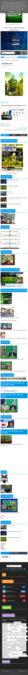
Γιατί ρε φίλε (24, 57)
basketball (3, 548)
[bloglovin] (13, 569)
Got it (18, 11)
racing (2, 547)
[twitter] (5, 569)
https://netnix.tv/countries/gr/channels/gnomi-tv (14, 553)
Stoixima (17, 248)
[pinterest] (10, 569)
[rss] (17, 569)
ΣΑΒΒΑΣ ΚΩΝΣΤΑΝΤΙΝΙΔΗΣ (16, 57)
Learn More (12, 11)
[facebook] (3, 569)
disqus (14, 135)
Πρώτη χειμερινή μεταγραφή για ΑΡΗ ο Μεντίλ (17, 197)
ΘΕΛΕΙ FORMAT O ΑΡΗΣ (12, 179)
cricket (2, 549)
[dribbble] (15, 569)
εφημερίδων (15, 173)
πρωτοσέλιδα (9, 173)
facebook (22, 135)
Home (2, 60)
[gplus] (8, 569)
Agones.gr (14, 248)
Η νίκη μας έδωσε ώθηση (12, 185)
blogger (5, 135)
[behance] (20, 569)
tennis (2, 546)
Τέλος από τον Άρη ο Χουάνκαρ (13, 203)
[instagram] (22, 569)
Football (3, 543)
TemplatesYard (14, 671)
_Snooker (3, 544)
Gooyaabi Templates (14, 673)
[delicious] (24, 569)
